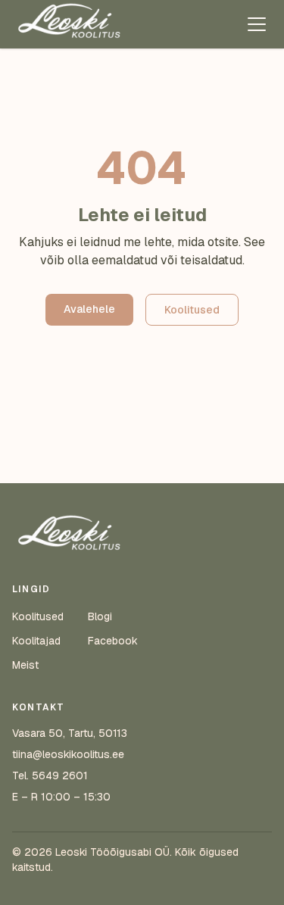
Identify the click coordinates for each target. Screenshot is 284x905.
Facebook (113, 641)
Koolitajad (36, 641)
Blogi (100, 616)
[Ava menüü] (257, 24)
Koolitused (192, 310)
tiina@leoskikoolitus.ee (68, 754)
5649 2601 (60, 775)
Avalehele (89, 309)
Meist (25, 665)
